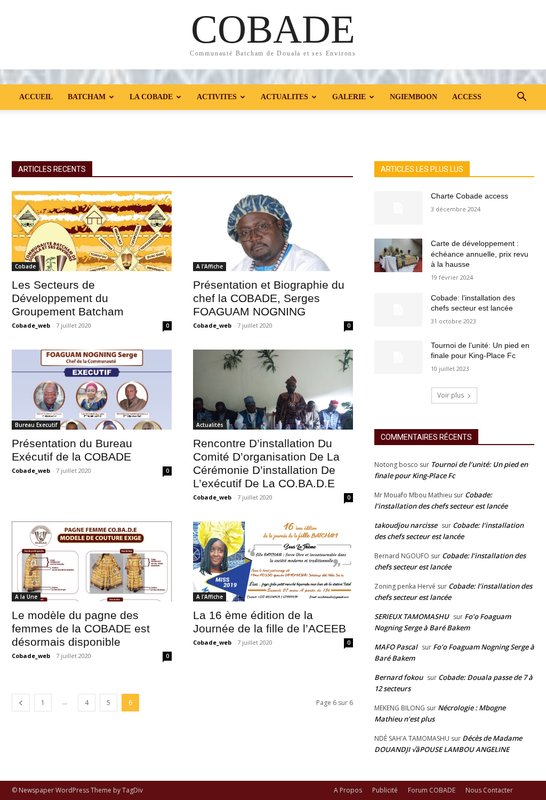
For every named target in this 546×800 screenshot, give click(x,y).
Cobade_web (31, 325)
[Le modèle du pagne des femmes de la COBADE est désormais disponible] (92, 561)
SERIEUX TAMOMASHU (411, 616)
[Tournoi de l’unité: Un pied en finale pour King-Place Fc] (398, 357)
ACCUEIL (36, 97)
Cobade (25, 266)
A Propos (348, 790)
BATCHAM (87, 97)
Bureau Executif (36, 425)
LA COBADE (151, 97)
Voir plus (450, 395)
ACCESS (466, 97)
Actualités (209, 425)
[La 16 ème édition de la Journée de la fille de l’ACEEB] (273, 561)
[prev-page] (21, 702)
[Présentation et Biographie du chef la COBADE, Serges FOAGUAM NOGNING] (273, 231)
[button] (521, 98)
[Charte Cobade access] (398, 208)
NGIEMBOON (413, 97)
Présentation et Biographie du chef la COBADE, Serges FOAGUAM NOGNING (268, 298)
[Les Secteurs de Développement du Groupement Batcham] (92, 231)
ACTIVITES (217, 97)
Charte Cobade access (469, 196)
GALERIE (349, 97)
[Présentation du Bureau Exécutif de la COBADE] (92, 390)
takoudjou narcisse (405, 525)
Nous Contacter (489, 790)
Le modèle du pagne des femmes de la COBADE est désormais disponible (81, 628)
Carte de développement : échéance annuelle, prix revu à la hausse (479, 253)
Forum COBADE (431, 790)
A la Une (26, 596)
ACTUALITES (284, 97)
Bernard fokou (398, 677)
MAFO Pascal (395, 647)
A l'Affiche (209, 266)
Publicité (385, 790)
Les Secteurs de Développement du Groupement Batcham (68, 298)
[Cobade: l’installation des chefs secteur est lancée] (398, 310)
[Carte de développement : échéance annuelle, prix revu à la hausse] (398, 255)
